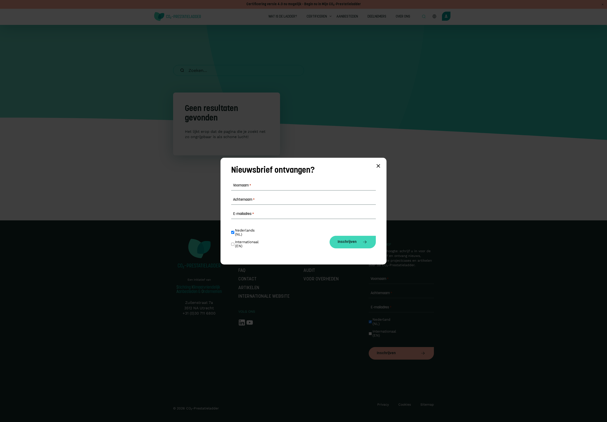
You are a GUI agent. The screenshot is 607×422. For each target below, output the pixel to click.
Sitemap (427, 404)
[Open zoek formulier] (423, 16)
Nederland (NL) (381, 322)
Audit (309, 271)
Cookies (404, 404)
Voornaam (380, 279)
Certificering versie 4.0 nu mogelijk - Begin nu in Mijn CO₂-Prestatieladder (303, 4)
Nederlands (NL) (245, 232)
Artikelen (248, 288)
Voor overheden (321, 279)
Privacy (383, 404)
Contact (247, 279)
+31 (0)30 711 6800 (199, 313)
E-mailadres (381, 307)
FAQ (242, 271)
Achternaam (381, 293)
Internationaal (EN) (383, 333)
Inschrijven (386, 353)
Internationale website (264, 296)
